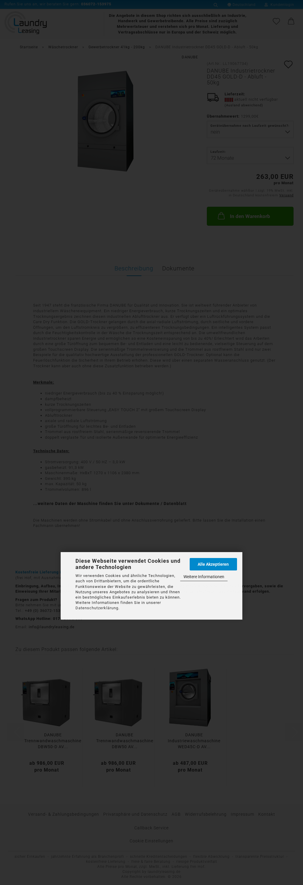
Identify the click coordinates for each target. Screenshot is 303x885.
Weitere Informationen (203, 576)
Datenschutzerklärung (96, 608)
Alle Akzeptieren (213, 564)
